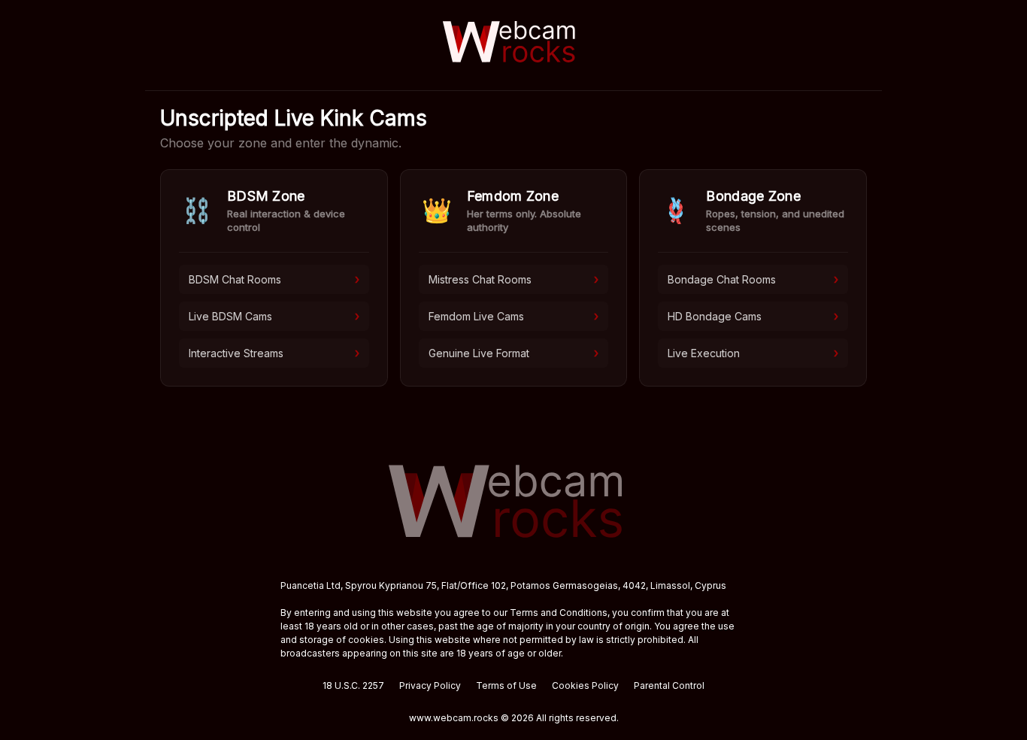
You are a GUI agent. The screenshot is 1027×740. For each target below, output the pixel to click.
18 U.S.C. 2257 (353, 685)
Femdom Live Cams (514, 315)
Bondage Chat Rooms (753, 279)
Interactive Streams (274, 352)
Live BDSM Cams (274, 315)
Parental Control (669, 685)
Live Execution (753, 352)
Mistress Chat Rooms (514, 279)
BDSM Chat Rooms (274, 279)
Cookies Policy (585, 685)
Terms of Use (506, 685)
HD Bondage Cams (753, 315)
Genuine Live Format (514, 352)
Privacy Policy (430, 685)
